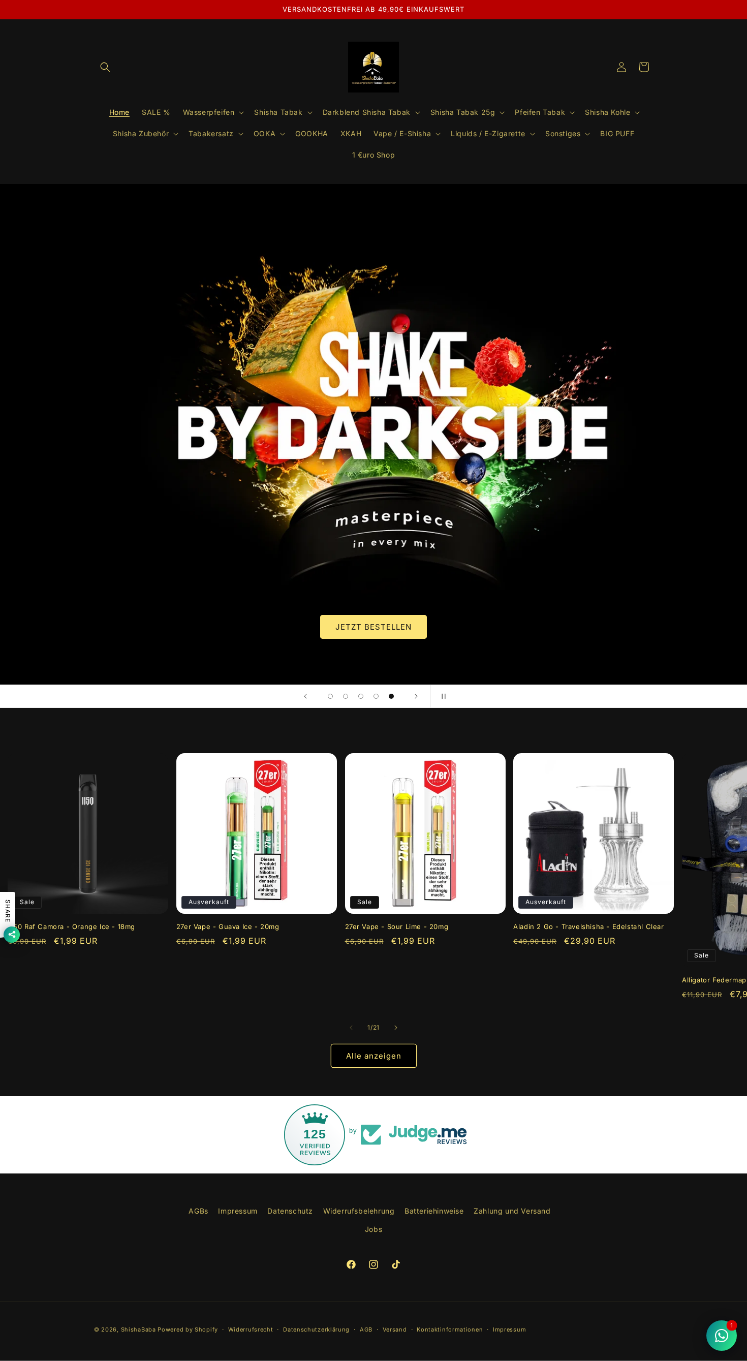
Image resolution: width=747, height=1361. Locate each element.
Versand (395, 1329)
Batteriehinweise (434, 1211)
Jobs (373, 1229)
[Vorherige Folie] (305, 696)
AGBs (198, 1211)
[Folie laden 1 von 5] (330, 696)
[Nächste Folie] (416, 696)
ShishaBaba (138, 1329)
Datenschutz (290, 1211)
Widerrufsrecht (250, 1329)
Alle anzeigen (373, 1056)
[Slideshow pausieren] (441, 696)
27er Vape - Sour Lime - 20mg (397, 926)
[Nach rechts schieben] (396, 1027)
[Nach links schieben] (351, 1027)
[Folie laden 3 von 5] (360, 696)
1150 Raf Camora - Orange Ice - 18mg (71, 926)
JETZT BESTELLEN (373, 627)
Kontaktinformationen (450, 1329)
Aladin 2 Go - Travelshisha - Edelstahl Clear (588, 926)
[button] (105, 67)
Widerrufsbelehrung (359, 1211)
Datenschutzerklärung (316, 1329)
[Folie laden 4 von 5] (376, 696)
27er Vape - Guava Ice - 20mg (227, 926)
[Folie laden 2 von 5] (345, 696)
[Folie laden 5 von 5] (391, 696)
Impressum (237, 1211)
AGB (366, 1329)
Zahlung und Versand (512, 1211)
